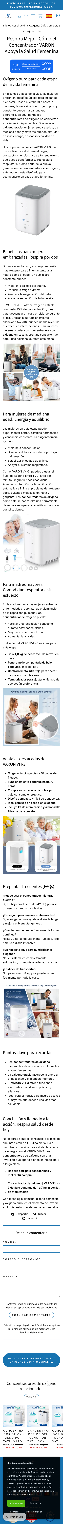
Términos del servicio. (31, 1332)
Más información (34, 1511)
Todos (31, 1397)
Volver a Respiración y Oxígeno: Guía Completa (32, 1360)
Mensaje (10, 1276)
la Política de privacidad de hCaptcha (29, 1328)
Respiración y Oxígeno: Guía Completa (35, 25)
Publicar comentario (31, 1315)
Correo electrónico (22, 1259)
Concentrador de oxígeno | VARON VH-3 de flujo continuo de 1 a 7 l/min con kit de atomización (34, 1188)
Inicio (6, 25)
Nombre (10, 1242)
